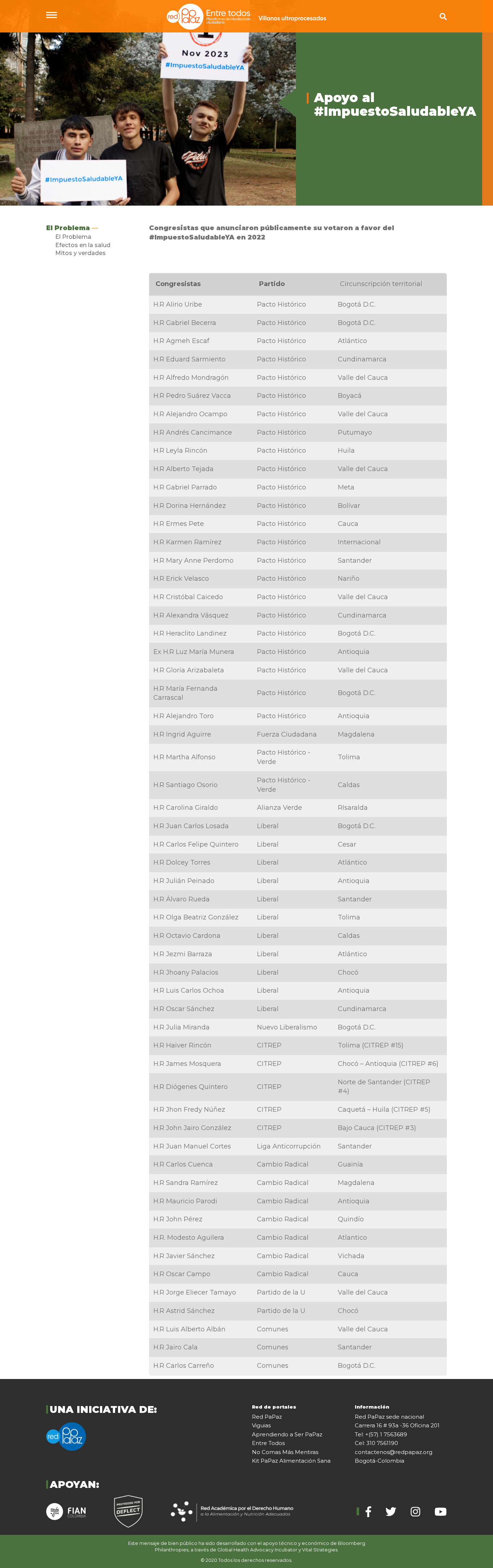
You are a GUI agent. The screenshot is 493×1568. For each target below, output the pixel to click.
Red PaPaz (267, 1416)
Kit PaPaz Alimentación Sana (291, 1460)
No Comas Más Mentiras (285, 1452)
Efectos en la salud (82, 245)
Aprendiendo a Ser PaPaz (287, 1434)
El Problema (68, 228)
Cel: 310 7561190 (376, 1443)
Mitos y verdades (80, 253)
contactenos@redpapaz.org (393, 1452)
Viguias (261, 1425)
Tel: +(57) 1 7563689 (381, 1434)
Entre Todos (268, 1443)
